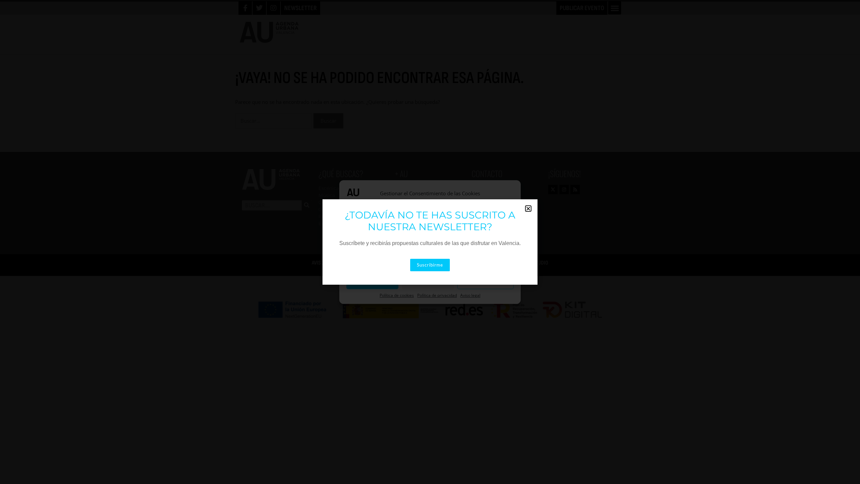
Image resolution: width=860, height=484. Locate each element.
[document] (430, 242)
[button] (528, 208)
